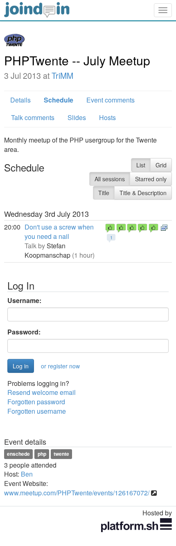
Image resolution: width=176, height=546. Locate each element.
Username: (24, 300)
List (140, 165)
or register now (60, 366)
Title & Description (143, 193)
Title (103, 193)
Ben (27, 474)
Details (20, 100)
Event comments (110, 100)
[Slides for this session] (164, 227)
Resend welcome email (41, 392)
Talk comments (32, 117)
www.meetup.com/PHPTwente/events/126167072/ (76, 492)
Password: (24, 332)
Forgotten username (36, 411)
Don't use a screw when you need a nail (59, 231)
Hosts (107, 117)
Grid (161, 165)
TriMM (62, 75)
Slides (77, 117)
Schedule (58, 100)
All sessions (110, 179)
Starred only (151, 179)
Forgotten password (36, 401)
